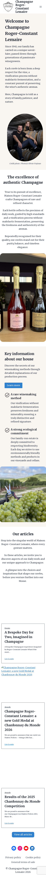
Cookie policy (33, 857)
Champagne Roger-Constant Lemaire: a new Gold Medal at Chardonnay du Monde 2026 (22, 720)
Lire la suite (9, 659)
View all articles (23, 834)
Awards (8, 707)
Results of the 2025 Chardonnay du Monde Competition (22, 801)
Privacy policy (13, 857)
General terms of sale (23, 862)
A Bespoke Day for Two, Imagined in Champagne (19, 637)
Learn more (13, 385)
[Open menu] (40, 7)
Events (7, 628)
